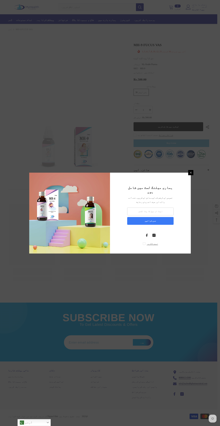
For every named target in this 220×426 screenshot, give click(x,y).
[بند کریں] (190, 172)
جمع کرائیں (150, 221)
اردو (28, 422)
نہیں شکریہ (152, 244)
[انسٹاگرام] (154, 235)
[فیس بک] (146, 235)
